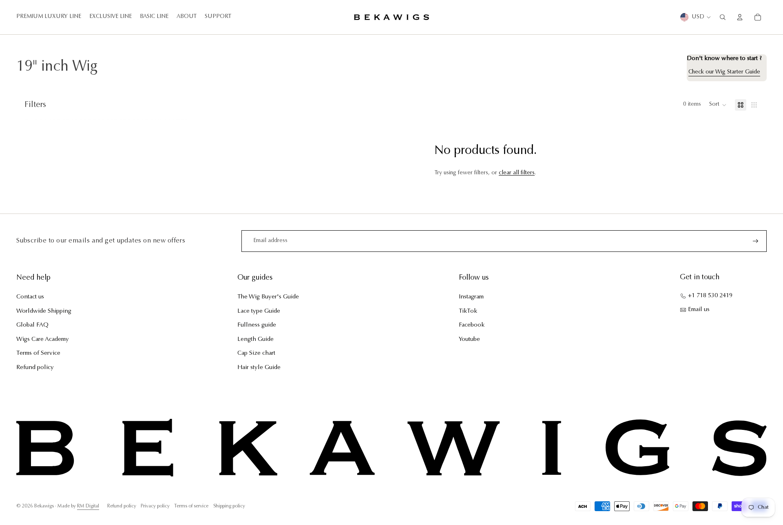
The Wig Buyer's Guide (268, 297)
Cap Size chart (256, 353)
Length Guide (255, 339)
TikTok (468, 311)
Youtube (469, 339)
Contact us (30, 297)
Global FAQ (32, 325)
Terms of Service (38, 353)
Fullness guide (256, 325)
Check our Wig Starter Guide (724, 72)
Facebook (471, 325)
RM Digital (88, 506)
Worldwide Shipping (43, 311)
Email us (699, 310)
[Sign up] (755, 241)
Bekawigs (44, 506)
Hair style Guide (259, 368)
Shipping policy (229, 506)
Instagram (471, 297)
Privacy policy (155, 506)
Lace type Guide (258, 311)
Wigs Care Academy (42, 339)
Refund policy (35, 368)
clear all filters (517, 173)
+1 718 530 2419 (710, 296)
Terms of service (191, 506)
